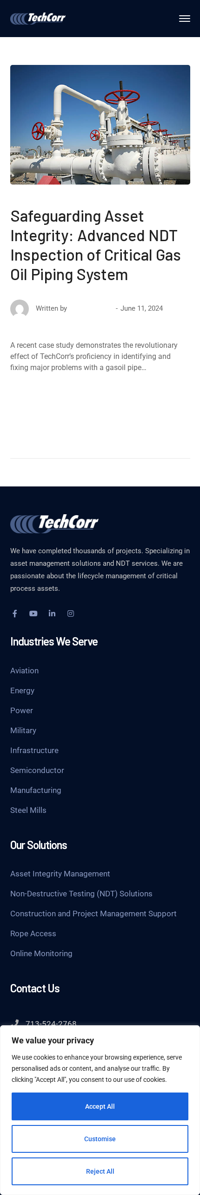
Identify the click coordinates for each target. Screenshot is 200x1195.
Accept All (100, 1106)
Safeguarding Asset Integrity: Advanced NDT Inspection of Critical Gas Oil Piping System (95, 244)
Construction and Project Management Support (93, 913)
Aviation (24, 670)
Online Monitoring (41, 953)
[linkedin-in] (52, 613)
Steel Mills (28, 810)
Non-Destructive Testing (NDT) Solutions (81, 893)
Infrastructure (34, 750)
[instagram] (70, 613)
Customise (100, 1139)
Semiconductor (37, 770)
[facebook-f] (15, 613)
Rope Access (33, 933)
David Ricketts (91, 308)
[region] (100, 1110)
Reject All (100, 1171)
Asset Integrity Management (60, 873)
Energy (22, 690)
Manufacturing (35, 790)
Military (23, 730)
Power (21, 710)
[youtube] (33, 613)
